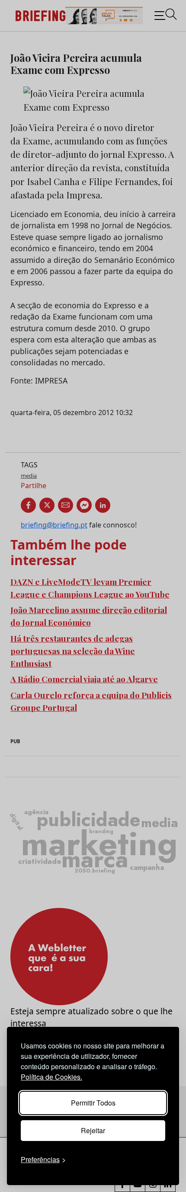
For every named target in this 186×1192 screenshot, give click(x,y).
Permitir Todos (93, 1103)
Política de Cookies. (51, 1077)
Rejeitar (93, 1130)
